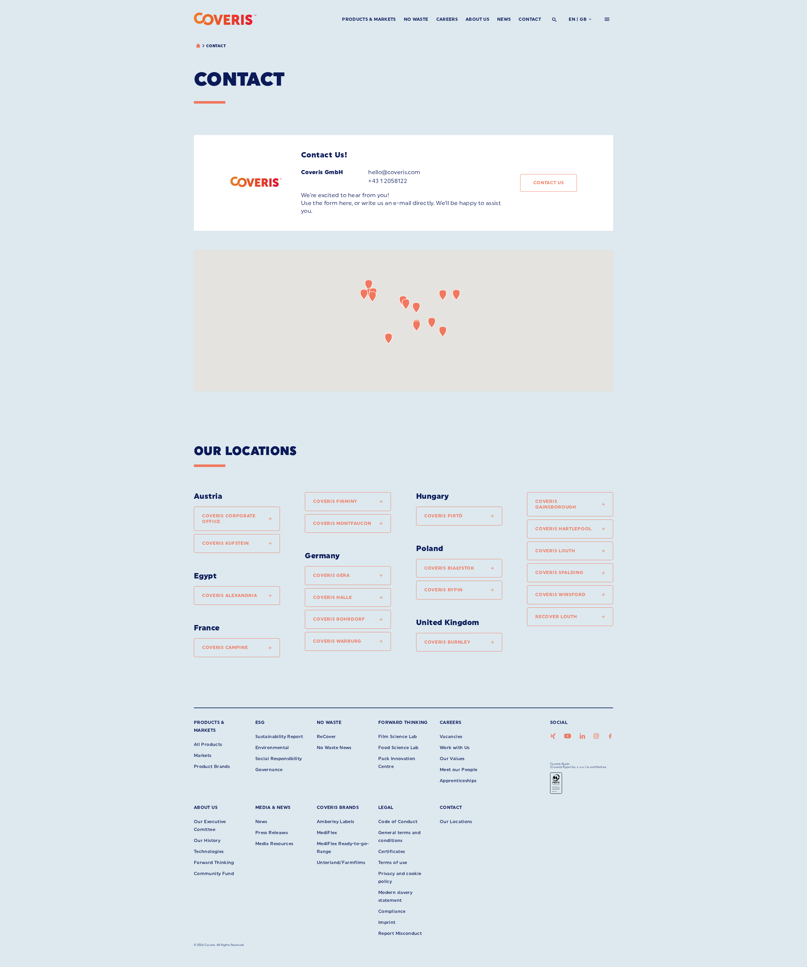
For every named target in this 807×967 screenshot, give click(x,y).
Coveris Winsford (560, 594)
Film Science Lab (397, 736)
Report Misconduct (400, 933)
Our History (207, 840)
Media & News (272, 807)
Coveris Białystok (449, 568)
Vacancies (451, 736)
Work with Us (454, 747)
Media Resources (274, 843)
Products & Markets (369, 19)
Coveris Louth (555, 551)
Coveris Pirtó (443, 516)
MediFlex (327, 832)
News (504, 19)
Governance (269, 769)
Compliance (392, 911)
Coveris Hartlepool (563, 529)
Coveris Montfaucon (342, 523)
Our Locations (456, 821)
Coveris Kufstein (225, 543)
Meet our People (458, 769)
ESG (259, 722)
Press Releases (271, 832)
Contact (530, 19)
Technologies (209, 851)
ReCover (326, 736)
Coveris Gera (331, 575)
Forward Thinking (403, 722)
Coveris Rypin (443, 590)
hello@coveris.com (394, 172)
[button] (432, 322)
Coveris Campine (225, 647)
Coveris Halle (332, 597)
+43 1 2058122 (387, 181)
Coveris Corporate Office (229, 518)
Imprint (387, 922)
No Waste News (334, 747)
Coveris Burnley (447, 642)
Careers (447, 19)
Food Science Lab (398, 747)
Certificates (391, 851)
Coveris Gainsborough (555, 504)
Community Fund (214, 873)
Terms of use (392, 862)
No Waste (416, 19)
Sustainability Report (279, 736)
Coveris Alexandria (229, 595)
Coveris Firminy (335, 501)
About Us (477, 19)
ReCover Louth (556, 616)
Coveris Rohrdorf (339, 619)
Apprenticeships (458, 780)
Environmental (272, 747)
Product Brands (212, 766)
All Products (208, 744)
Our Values (452, 758)
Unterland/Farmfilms (341, 862)
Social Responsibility (278, 758)
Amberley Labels (335, 821)
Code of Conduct (397, 821)
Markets (203, 755)
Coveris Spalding (559, 572)
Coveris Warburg (337, 641)
